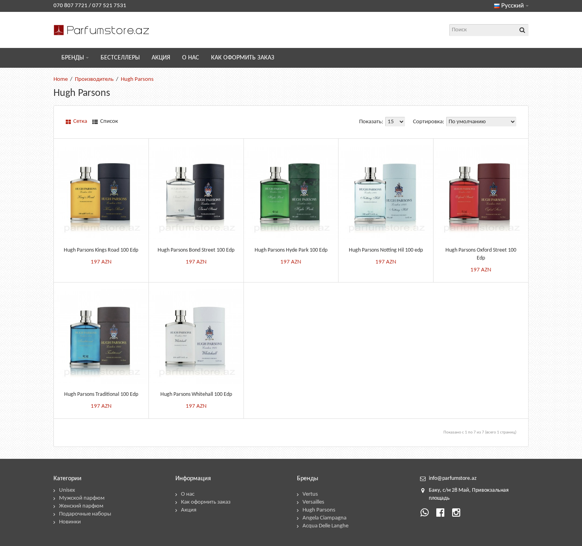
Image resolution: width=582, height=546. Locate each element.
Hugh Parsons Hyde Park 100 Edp (291, 250)
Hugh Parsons (137, 79)
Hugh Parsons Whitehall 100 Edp (196, 394)
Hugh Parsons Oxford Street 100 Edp (480, 254)
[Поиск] (523, 30)
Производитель (94, 79)
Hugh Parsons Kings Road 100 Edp (101, 250)
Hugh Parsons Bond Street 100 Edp (196, 250)
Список (108, 121)
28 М (457, 490)
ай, (467, 490)
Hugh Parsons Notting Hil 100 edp (386, 250)
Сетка (79, 121)
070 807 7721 (70, 6)
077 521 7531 (109, 6)
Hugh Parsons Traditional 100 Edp (101, 394)
